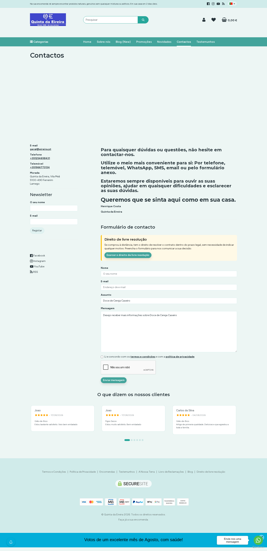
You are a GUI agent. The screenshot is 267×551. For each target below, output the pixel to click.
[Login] (203, 19)
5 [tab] (140, 440)
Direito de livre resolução (211, 471)
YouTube (38, 266)
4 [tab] (137, 440)
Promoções (144, 41)
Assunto (106, 294)
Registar (37, 230)
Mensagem (107, 308)
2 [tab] (132, 440)
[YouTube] (218, 4)
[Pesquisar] (143, 19)
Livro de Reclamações (171, 471)
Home (87, 41)
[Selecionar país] (232, 3)
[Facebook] (208, 4)
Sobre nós (103, 41)
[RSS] (223, 4)
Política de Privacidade (83, 471)
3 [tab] (134, 440)
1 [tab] (127, 440)
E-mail (34, 215)
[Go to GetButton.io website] (258, 547)
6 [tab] (142, 440)
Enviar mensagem (113, 380)
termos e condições (142, 356)
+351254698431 (40, 158)
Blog (190, 471)
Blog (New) (123, 41)
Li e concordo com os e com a (149, 356)
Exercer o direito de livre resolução (128, 255)
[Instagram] (213, 4)
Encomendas (107, 471)
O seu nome (37, 202)
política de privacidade (180, 356)
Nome (104, 267)
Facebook (39, 255)
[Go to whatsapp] (258, 540)
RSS (35, 271)
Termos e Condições (54, 471)
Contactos (184, 41)
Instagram (39, 261)
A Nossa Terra (147, 471)
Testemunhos (205, 41)
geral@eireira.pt (40, 149)
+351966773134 (40, 167)
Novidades (164, 41)
